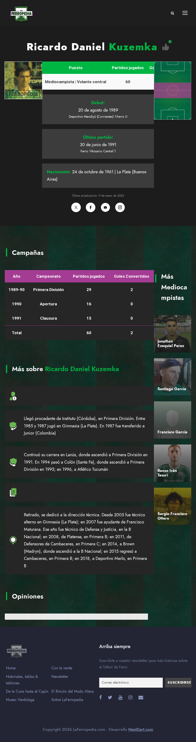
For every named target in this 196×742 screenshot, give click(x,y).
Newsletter (59, 676)
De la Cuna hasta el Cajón (27, 691)
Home (11, 668)
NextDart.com (140, 729)
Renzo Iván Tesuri (167, 473)
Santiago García (172, 389)
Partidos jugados (128, 67)
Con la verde (61, 668)
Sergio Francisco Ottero (172, 516)
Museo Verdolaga (20, 699)
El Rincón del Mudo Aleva (72, 691)
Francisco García (172, 432)
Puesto (75, 67)
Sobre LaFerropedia (67, 699)
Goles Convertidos (131, 276)
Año (16, 276)
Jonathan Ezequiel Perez (171, 343)
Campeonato (48, 276)
